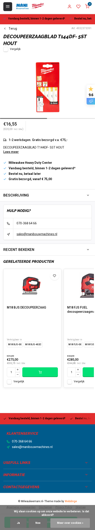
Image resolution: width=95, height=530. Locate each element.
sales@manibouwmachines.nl (37, 234)
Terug (13, 29)
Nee (37, 523)
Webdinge (71, 501)
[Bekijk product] (40, 372)
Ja (18, 523)
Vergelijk (15, 49)
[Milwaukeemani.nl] (30, 6)
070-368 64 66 (27, 223)
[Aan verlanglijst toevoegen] (54, 275)
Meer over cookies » (70, 523)
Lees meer (11, 152)
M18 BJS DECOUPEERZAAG (26, 307)
